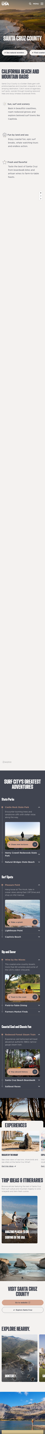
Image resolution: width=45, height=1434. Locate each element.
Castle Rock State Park (17, 807)
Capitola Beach (13, 936)
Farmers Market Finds (16, 1011)
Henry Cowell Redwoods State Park (21, 854)
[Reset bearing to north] (40, 198)
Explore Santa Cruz (24, 1310)
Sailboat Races (13, 1086)
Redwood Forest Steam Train (20, 1034)
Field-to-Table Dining (16, 1005)
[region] (22, 477)
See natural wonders (15, 52)
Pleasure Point (12, 885)
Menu (36, 3)
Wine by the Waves (15, 959)
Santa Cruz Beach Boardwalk (20, 1080)
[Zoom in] (40, 192)
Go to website (21, 1302)
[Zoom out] (40, 195)
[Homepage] (5, 5)
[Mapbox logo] (7, 762)
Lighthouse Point (14, 930)
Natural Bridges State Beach (20, 862)
